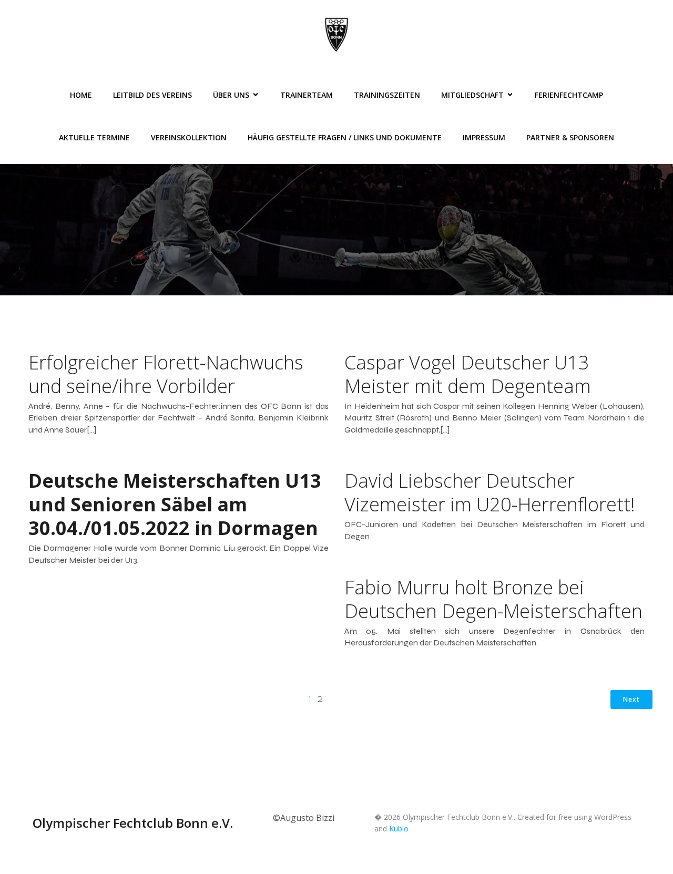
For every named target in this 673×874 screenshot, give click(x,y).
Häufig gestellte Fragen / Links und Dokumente (345, 137)
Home (81, 95)
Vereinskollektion (189, 137)
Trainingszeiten (387, 95)
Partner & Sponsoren (570, 137)
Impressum (484, 137)
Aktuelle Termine (94, 137)
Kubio (399, 829)
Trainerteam (306, 95)
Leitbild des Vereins (152, 95)
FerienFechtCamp (569, 95)
